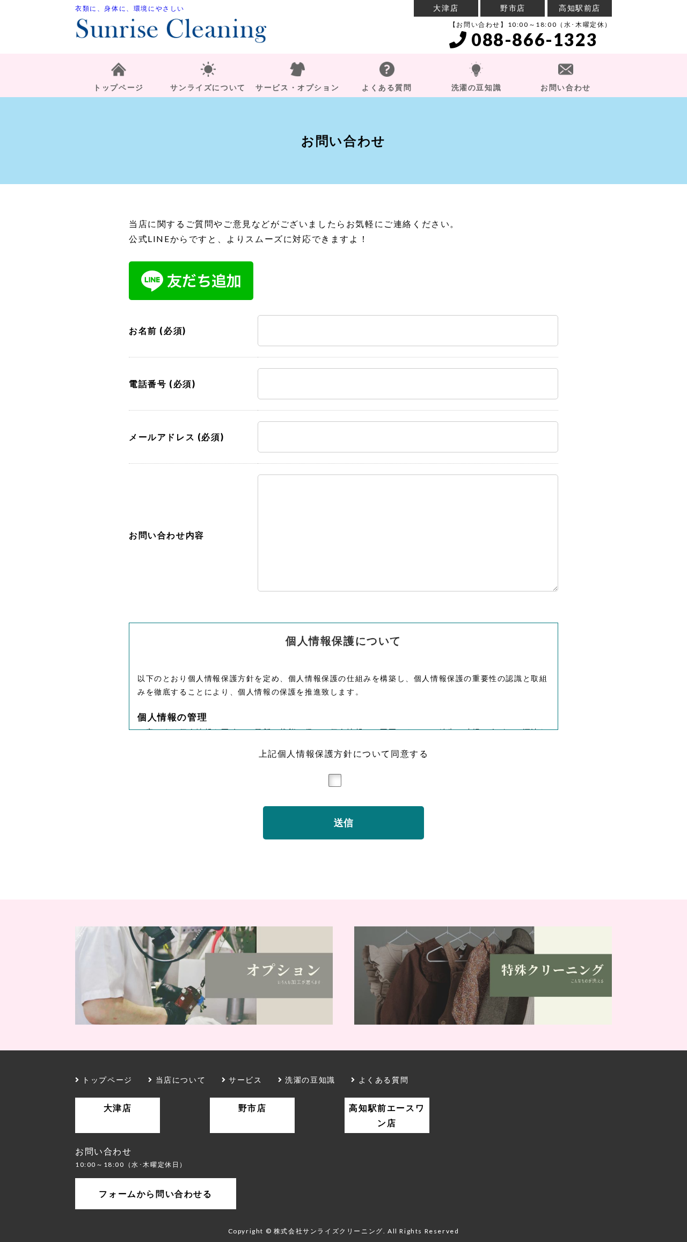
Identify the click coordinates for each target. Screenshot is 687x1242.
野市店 (512, 7)
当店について (179, 1079)
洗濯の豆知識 (476, 87)
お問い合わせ (565, 87)
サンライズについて (207, 87)
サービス (244, 1079)
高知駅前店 (580, 7)
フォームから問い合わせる (155, 1193)
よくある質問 (387, 87)
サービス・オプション (297, 87)
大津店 (445, 7)
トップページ (118, 87)
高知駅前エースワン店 (387, 1115)
